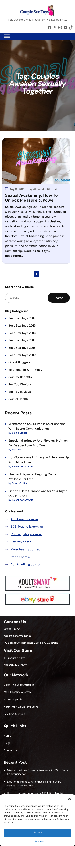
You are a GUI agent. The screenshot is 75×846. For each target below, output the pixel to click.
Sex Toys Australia (14, 714)
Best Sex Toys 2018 (22, 348)
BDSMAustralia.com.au (27, 527)
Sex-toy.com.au (22, 542)
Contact (39, 841)
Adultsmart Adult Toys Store (21, 706)
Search (59, 298)
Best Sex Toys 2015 (22, 325)
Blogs (7, 743)
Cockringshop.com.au (26, 534)
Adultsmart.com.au (24, 519)
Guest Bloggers (19, 362)
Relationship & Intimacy (25, 370)
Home (7, 735)
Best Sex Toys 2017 (21, 340)
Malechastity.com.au (25, 549)
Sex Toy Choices (20, 384)
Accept (37, 832)
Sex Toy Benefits (20, 377)
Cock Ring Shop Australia (19, 684)
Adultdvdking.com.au (26, 564)
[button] (69, 799)
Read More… (14, 256)
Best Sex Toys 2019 (22, 355)
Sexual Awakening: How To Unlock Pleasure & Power (31, 198)
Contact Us (10, 750)
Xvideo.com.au (21, 557)
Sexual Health (18, 399)
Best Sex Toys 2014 (22, 318)
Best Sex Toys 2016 (22, 333)
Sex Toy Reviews (20, 392)
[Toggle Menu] (7, 36)
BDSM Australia (13, 699)
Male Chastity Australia (18, 692)
